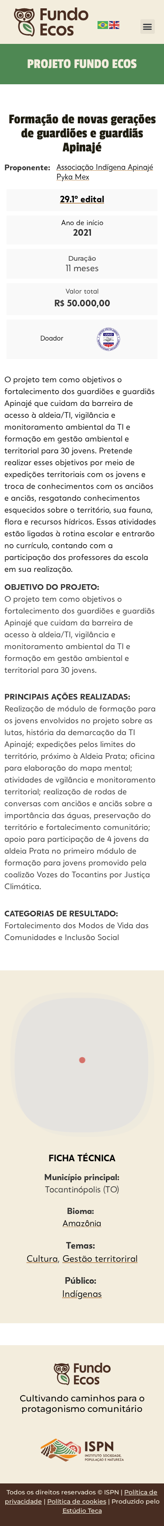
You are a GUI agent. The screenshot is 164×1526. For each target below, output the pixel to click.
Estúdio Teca (82, 1511)
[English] (114, 24)
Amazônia (82, 1224)
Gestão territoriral (100, 1259)
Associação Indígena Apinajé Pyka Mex (104, 172)
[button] (147, 26)
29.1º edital (82, 200)
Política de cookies (76, 1501)
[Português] (103, 24)
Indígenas (82, 1294)
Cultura (42, 1259)
